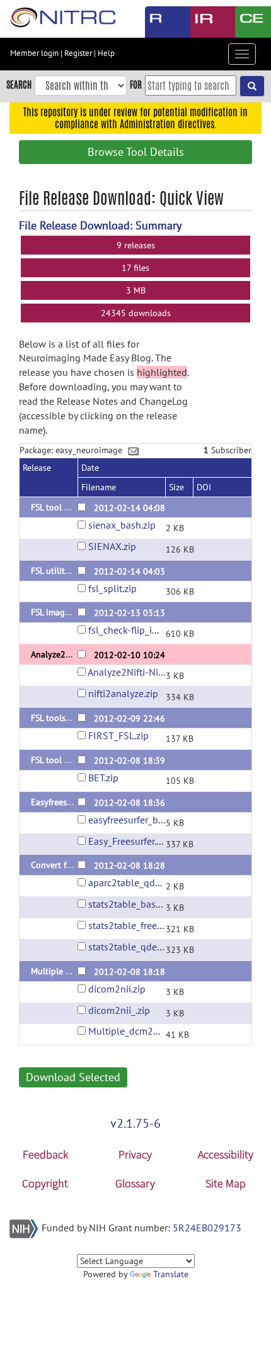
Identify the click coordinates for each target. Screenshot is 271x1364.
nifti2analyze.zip (123, 693)
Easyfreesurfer (58, 802)
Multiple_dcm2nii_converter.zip (155, 1031)
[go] (252, 86)
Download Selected (73, 1077)
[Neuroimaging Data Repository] (203, 22)
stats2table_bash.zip (132, 904)
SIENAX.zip (112, 546)
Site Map (225, 1183)
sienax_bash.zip (122, 525)
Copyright (45, 1183)
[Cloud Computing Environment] (248, 22)
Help (106, 53)
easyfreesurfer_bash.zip (138, 819)
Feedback (45, 1154)
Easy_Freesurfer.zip (128, 841)
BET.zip (103, 777)
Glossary (135, 1183)
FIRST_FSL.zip (118, 735)
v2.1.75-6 (135, 1123)
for (136, 84)
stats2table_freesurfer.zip (141, 925)
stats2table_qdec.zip (132, 946)
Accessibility (225, 1154)
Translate (170, 1274)
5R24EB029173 (207, 1227)
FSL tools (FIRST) (63, 717)
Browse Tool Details (136, 152)
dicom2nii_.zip (119, 1010)
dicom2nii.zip (117, 988)
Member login (34, 53)
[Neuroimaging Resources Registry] (158, 22)
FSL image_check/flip (70, 612)
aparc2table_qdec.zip (133, 882)
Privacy (135, 1154)
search (19, 84)
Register (78, 53)
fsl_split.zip (112, 588)
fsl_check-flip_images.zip (141, 630)
